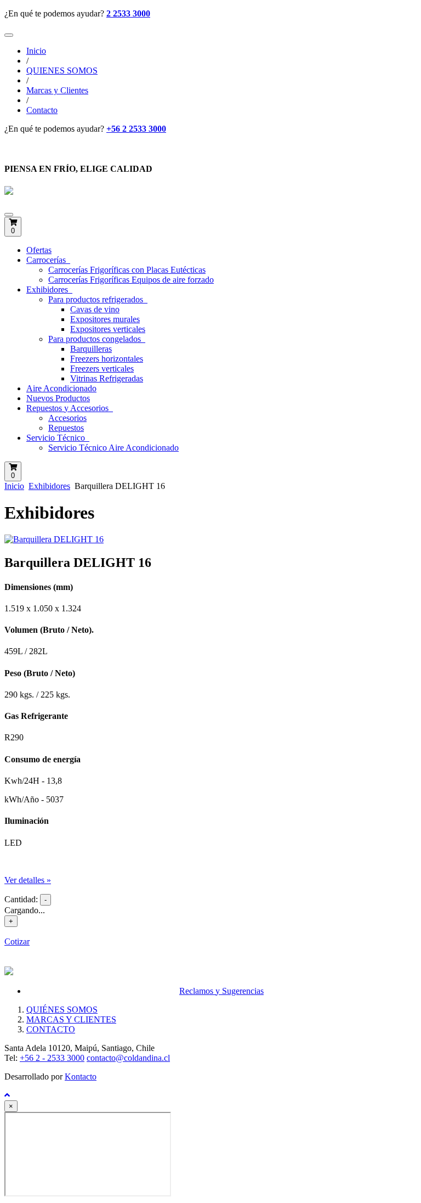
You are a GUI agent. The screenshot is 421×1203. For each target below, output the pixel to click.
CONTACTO (50, 1029)
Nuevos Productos (58, 398)
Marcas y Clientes (57, 90)
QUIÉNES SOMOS (62, 1009)
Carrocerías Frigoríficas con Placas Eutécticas (127, 269)
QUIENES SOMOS (62, 70)
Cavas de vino (95, 309)
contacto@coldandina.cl (128, 1058)
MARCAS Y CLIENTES (71, 1019)
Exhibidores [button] (48, 289)
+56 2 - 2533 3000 (52, 1058)
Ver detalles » (27, 880)
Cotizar (17, 941)
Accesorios (67, 418)
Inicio (36, 50)
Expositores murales (105, 319)
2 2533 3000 (128, 13)
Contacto (42, 110)
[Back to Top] (7, 1095)
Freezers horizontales (106, 358)
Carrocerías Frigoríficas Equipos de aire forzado (131, 279)
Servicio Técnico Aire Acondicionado (113, 447)
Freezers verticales (102, 368)
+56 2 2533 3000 (136, 128)
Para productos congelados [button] (95, 339)
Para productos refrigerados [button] (96, 299)
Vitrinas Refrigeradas (106, 378)
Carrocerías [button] (47, 260)
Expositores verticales (107, 329)
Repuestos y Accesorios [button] (68, 408)
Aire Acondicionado (61, 388)
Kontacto (80, 1076)
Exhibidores (49, 486)
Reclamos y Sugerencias (221, 991)
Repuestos (66, 427)
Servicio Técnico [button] (56, 437)
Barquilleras (91, 348)
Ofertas (39, 250)
